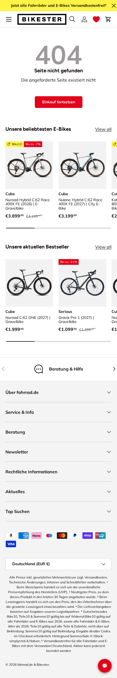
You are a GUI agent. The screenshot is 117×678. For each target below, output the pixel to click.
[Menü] (9, 19)
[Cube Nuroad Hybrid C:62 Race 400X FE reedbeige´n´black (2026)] (29, 165)
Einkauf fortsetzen (58, 101)
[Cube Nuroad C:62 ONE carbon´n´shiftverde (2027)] (29, 283)
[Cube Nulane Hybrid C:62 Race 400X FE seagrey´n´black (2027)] (82, 165)
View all (103, 129)
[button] (96, 19)
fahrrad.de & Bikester (33, 665)
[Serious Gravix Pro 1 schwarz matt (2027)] (82, 283)
